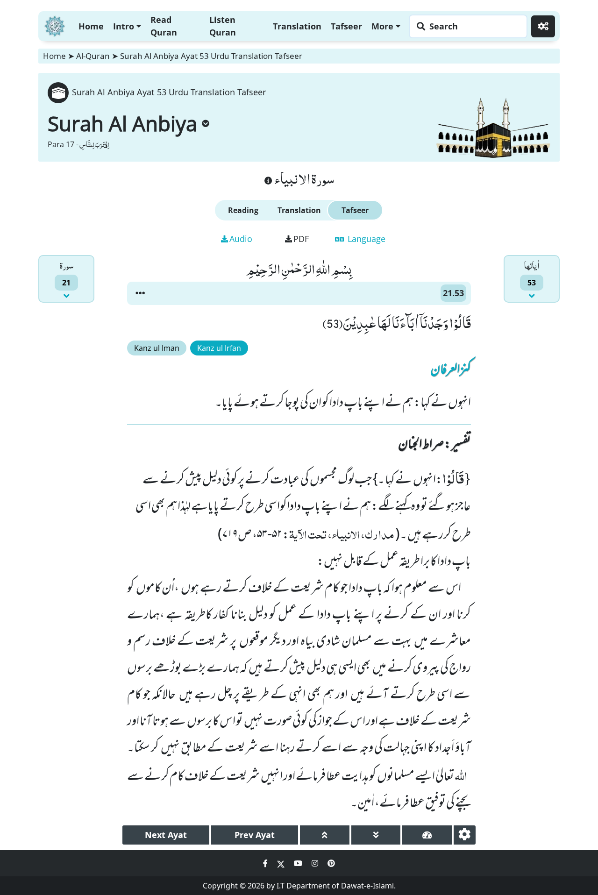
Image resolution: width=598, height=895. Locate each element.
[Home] (54, 25)
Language (365, 238)
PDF (301, 238)
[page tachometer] (427, 834)
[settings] (465, 834)
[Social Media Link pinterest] (331, 863)
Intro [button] (123, 26)
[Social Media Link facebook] (266, 863)
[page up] (324, 834)
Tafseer (346, 26)
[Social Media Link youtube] (299, 863)
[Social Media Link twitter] (281, 863)
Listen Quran (222, 26)
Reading (243, 210)
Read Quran (163, 26)
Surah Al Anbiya (122, 123)
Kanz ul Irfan (219, 348)
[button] (140, 293)
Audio (240, 238)
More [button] (382, 26)
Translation (297, 26)
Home (91, 26)
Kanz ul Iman (156, 348)
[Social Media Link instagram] (316, 863)
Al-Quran (93, 55)
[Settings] (543, 26)
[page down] (376, 834)
